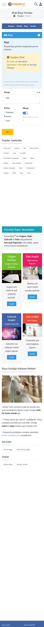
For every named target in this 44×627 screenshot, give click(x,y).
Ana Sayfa (6, 625)
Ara (7, 132)
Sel (24, 148)
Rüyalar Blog (8, 464)
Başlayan (10, 112)
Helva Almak (16, 163)
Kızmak (6, 153)
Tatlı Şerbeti (30, 168)
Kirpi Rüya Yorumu (22, 12)
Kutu (21, 173)
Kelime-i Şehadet (9, 168)
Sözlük (19, 26)
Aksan (26, 108)
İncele (11, 304)
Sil (37, 92)
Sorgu (7, 92)
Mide (14, 173)
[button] (36, 4)
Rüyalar (20, 16)
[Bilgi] (39, 35)
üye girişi (22, 61)
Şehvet (6, 163)
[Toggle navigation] (4, 4)
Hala (28, 173)
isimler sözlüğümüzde (11, 435)
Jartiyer (16, 148)
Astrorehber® (29, 625)
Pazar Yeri (7, 148)
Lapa (14, 153)
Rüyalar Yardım (22, 464)
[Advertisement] (22, 200)
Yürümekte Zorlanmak (11, 158)
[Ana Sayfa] (14, 16)
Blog (26, 26)
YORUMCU (19, 4)
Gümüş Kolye (34, 148)
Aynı (8, 120)
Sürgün (6, 173)
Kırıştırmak (28, 163)
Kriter (7, 108)
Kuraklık (23, 153)
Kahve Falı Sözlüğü (23, 450)
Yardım (33, 26)
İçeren (8, 116)
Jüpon (32, 158)
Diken (24, 158)
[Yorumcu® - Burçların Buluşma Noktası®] (10, 4)
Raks (20, 168)
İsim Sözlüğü (8, 450)
